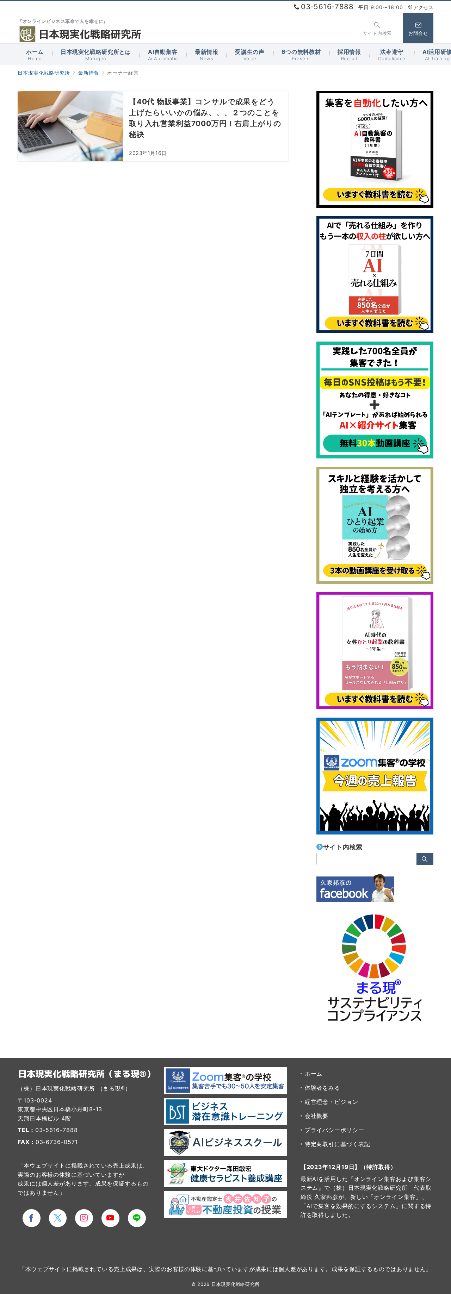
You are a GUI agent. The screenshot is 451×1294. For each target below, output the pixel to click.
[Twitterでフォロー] (58, 1218)
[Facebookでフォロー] (32, 1218)
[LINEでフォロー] (137, 1218)
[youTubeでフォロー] (110, 1218)
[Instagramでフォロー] (84, 1218)
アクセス (423, 7)
